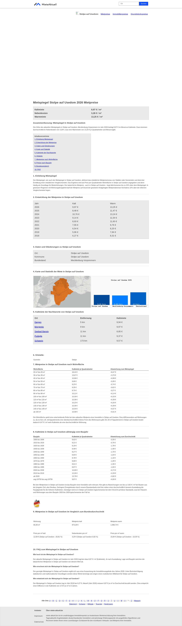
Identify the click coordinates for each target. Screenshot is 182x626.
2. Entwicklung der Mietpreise (46, 142)
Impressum (38, 616)
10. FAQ (38, 169)
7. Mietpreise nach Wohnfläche (46, 159)
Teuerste (99, 604)
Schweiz (82, 604)
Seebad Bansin (42, 331)
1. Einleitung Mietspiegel (44, 139)
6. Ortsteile (39, 156)
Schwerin (39, 341)
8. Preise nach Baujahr (43, 163)
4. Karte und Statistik (42, 149)
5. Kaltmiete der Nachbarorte (45, 153)
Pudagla (38, 336)
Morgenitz (39, 327)
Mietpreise (105, 14)
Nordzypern (108, 604)
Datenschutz (39, 622)
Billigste (91, 604)
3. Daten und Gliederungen (45, 146)
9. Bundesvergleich (42, 166)
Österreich (73, 604)
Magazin (137, 601)
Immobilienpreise (120, 14)
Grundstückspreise (139, 14)
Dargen (38, 322)
